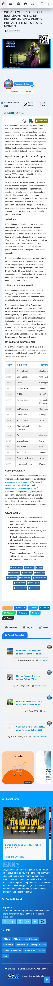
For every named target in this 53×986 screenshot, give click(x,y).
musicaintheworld (21, 588)
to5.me (41, 950)
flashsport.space (38, 945)
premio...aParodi (17, 567)
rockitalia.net (29, 950)
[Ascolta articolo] (25, 104)
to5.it (5, 956)
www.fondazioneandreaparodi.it (18, 482)
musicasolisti (35, 588)
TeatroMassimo (20, 583)
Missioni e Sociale (40, 737)
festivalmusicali (14, 572)
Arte (45, 711)
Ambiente (43, 660)
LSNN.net (17, 939)
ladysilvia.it (8, 945)
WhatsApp (10, 613)
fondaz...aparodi (34, 583)
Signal (36, 613)
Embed (9, 618)
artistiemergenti (25, 577)
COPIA (9, 608)
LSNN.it (6, 939)
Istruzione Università (14, 857)
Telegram (24, 613)
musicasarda (28, 572)
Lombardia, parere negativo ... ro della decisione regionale (29, 652)
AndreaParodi (40, 572)
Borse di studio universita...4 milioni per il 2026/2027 (23, 846)
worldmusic (30, 567)
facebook (21, 608)
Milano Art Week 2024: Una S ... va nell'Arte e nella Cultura (30, 703)
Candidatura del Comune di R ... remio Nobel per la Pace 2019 (30, 728)
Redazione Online (22, 84)
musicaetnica (12, 577)
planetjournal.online (12, 950)
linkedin (46, 608)
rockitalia (14, 91)
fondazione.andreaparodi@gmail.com (20, 488)
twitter (33, 608)
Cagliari (40, 567)
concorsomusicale (40, 577)
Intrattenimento (31, 91)
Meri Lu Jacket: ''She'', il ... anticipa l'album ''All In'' (28, 677)
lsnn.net (11, 969)
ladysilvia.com (31, 939)
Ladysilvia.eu (22, 945)
